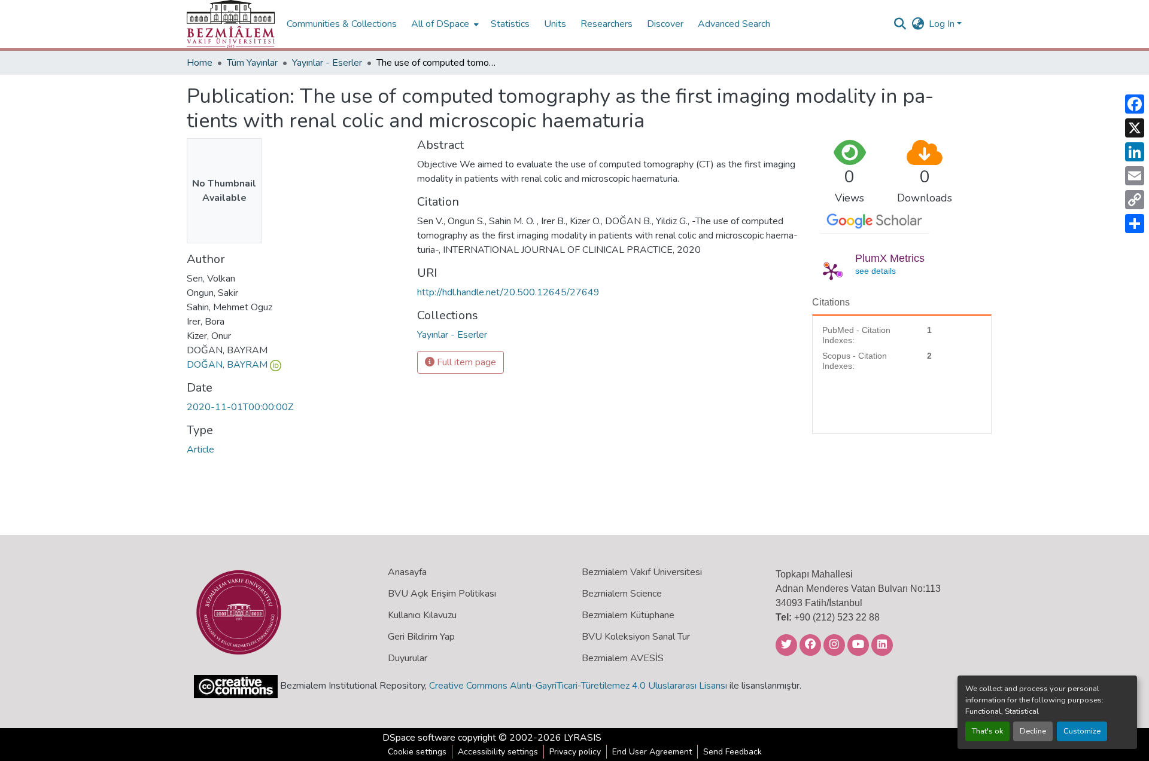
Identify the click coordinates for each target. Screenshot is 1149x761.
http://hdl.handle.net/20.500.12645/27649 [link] (508, 292)
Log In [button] (943, 23)
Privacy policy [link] (575, 751)
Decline (1033, 731)
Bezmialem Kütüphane (628, 615)
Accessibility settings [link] (498, 751)
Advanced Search (734, 23)
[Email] (1135, 176)
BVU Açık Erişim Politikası (442, 593)
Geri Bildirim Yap (421, 636)
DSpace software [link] (418, 737)
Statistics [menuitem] (510, 23)
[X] (1135, 128)
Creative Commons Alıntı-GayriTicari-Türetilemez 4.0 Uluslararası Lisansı (578, 685)
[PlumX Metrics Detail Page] (831, 271)
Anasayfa (407, 572)
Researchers (606, 23)
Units (555, 23)
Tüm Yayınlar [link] (252, 62)
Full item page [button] (465, 362)
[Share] (1135, 224)
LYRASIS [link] (582, 737)
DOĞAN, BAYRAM (227, 364)
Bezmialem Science (622, 593)
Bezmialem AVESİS (623, 658)
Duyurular (407, 658)
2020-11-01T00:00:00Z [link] (240, 407)
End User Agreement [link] (652, 751)
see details (875, 271)
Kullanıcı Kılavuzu (422, 615)
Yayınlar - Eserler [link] (327, 62)
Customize (1082, 731)
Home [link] (199, 62)
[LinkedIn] (1135, 152)
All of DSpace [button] (440, 23)
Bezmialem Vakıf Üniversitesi (642, 572)
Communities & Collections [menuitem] (342, 23)
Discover (665, 23)
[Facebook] (1135, 104)
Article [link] (200, 449)
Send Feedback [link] (732, 751)
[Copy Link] (1135, 200)
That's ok (987, 731)
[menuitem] (444, 24)
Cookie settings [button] (417, 751)
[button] (231, 24)
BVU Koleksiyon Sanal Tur (636, 636)
